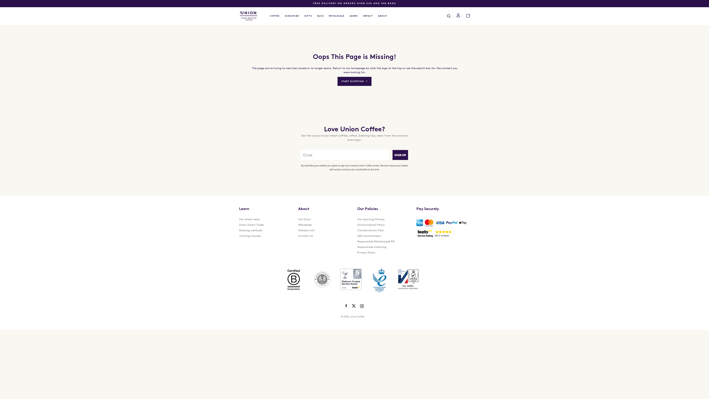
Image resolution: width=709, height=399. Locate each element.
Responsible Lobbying (371, 247)
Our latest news (249, 219)
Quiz (320, 16)
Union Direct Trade (251, 225)
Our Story (304, 219)
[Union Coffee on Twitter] (353, 306)
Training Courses (250, 236)
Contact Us (305, 236)
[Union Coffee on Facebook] (346, 306)
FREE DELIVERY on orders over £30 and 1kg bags (354, 3)
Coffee (275, 16)
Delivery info (306, 230)
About (382, 16)
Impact (368, 16)
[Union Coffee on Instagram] (362, 306)
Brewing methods (250, 230)
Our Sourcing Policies (371, 219)
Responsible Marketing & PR (376, 241)
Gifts (308, 16)
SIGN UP (400, 155)
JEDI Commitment (369, 236)
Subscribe (292, 16)
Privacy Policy (366, 252)
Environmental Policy (371, 225)
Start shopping (352, 81)
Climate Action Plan (370, 230)
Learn (354, 16)
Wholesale (336, 16)
